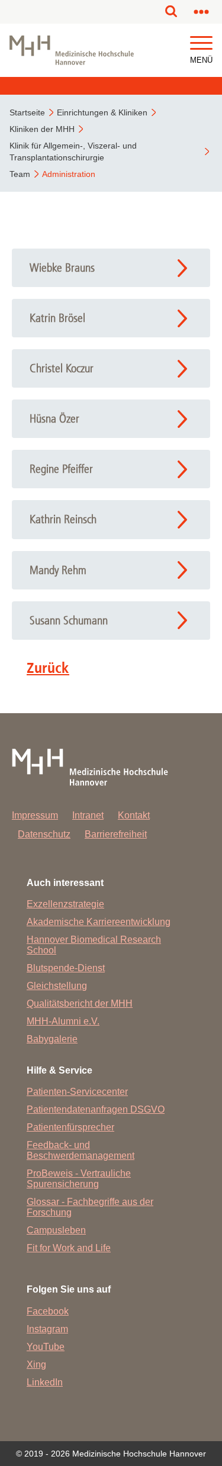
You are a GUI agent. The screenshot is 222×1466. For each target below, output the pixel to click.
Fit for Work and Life (69, 1248)
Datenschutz (44, 834)
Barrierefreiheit (116, 834)
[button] (201, 43)
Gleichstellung (57, 986)
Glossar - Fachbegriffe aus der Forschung (90, 1207)
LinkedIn (45, 1382)
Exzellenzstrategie (65, 904)
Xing (36, 1364)
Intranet (88, 815)
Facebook (48, 1311)
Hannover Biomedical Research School (94, 945)
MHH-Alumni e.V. (63, 1021)
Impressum (35, 815)
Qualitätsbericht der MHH (80, 1003)
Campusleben (56, 1230)
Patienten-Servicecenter (77, 1092)
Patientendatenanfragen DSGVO (96, 1109)
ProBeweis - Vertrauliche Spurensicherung (79, 1178)
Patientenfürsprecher (70, 1127)
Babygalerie (52, 1039)
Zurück (48, 667)
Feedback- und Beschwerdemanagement (80, 1150)
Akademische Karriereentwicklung (98, 922)
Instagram (47, 1329)
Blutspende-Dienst (66, 968)
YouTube (46, 1347)
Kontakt (134, 815)
